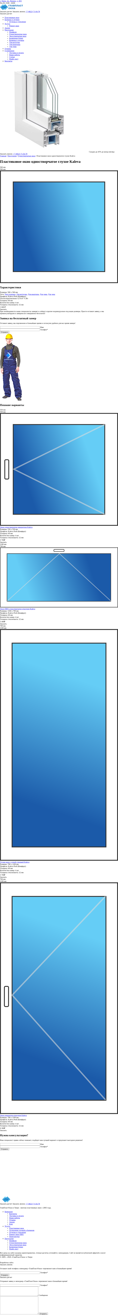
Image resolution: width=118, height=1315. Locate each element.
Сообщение (43, 1295)
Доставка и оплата (16, 53)
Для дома (12, 47)
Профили (13, 32)
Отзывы (8, 49)
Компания (9, 1212)
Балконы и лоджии (12, 20)
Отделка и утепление (17, 22)
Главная (3, 156)
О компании (9, 51)
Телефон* (44, 330)
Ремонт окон (14, 26)
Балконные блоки (16, 38)
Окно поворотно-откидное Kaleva (13, 1115)
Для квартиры (14, 44)
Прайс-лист (13, 59)
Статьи (12, 57)
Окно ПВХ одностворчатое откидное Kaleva (17, 609)
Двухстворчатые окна (17, 36)
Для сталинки (10, 294)
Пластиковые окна (12, 18)
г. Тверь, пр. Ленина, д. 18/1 (11, 1)
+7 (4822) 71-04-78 (32, 12)
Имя (42, 327)
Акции (7, 28)
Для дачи (51, 294)
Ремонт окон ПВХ (16, 1234)
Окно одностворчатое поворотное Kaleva (16, 527)
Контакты (8, 61)
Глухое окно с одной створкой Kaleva (14, 862)
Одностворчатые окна (18, 34)
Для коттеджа (14, 42)
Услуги (7, 24)
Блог (11, 1224)
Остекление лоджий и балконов (21, 1230)
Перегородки (14, 1237)
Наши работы (14, 55)
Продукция (9, 30)
